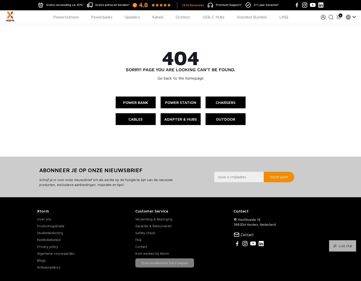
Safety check (145, 233)
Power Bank (135, 102)
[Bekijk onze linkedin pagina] (261, 244)
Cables (135, 119)
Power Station (180, 102)
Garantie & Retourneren (153, 226)
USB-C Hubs (213, 17)
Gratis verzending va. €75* (65, 5)
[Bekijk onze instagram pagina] (245, 244)
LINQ (283, 17)
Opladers (132, 17)
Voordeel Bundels (252, 17)
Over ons (44, 219)
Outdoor (183, 17)
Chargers (226, 102)
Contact (141, 247)
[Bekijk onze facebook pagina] (237, 244)
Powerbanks (101, 17)
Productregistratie (50, 226)
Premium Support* (229, 5)
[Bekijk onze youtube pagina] (253, 244)
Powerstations (66, 17)
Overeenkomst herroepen (164, 263)
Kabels (158, 17)
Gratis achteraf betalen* (112, 5)
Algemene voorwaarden (56, 253)
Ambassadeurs (48, 267)
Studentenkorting (50, 233)
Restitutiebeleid (48, 240)
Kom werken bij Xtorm (152, 253)
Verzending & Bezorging (153, 219)
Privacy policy (47, 247)
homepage (194, 78)
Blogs (41, 260)
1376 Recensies (193, 5)
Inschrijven (279, 177)
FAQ (138, 240)
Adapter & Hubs (180, 119)
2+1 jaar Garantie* (266, 5)
